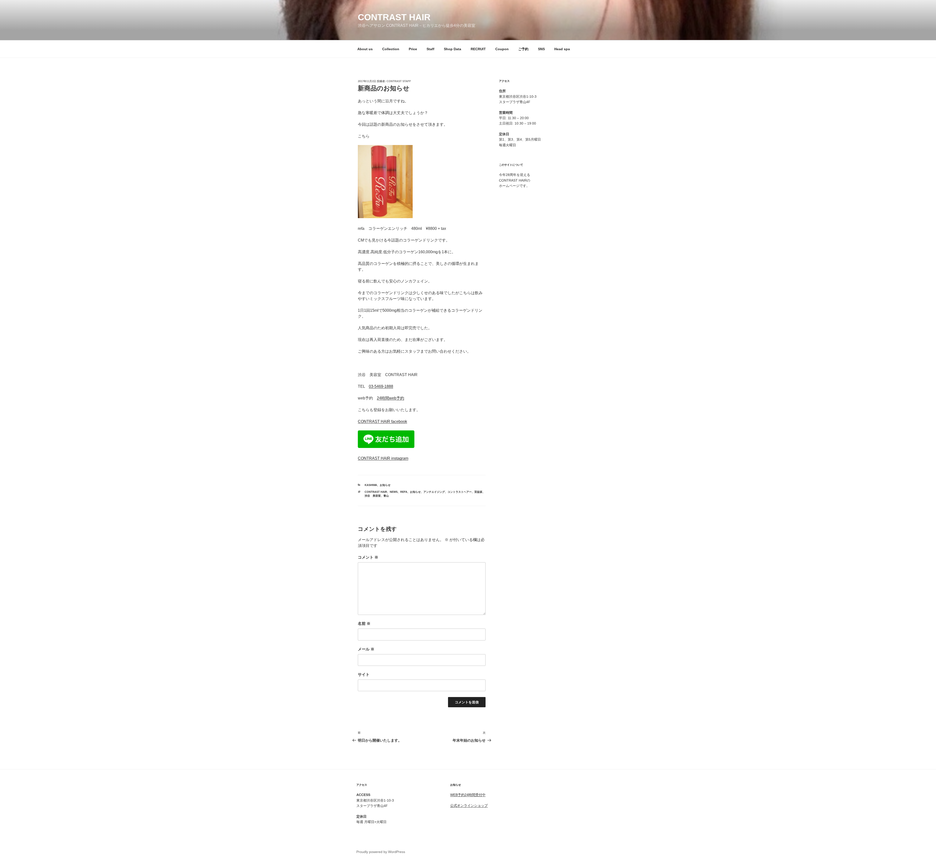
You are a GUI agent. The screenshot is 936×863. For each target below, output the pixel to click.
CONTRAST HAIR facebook (382, 421)
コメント (368, 557)
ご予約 (523, 49)
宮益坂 (478, 491)
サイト (364, 674)
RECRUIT (478, 49)
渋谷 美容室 (373, 495)
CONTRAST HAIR (394, 17)
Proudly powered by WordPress (380, 852)
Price (413, 49)
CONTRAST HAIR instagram (383, 458)
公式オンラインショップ (469, 805)
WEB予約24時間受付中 (468, 795)
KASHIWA (371, 485)
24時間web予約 (390, 398)
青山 (386, 495)
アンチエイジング (434, 491)
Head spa (562, 49)
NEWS (394, 491)
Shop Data (452, 49)
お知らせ (385, 485)
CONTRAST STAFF (399, 81)
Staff (430, 49)
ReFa (403, 491)
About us (365, 49)
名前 (364, 623)
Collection (390, 49)
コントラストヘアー (460, 491)
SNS (541, 49)
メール (366, 649)
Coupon (502, 49)
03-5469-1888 (381, 386)
